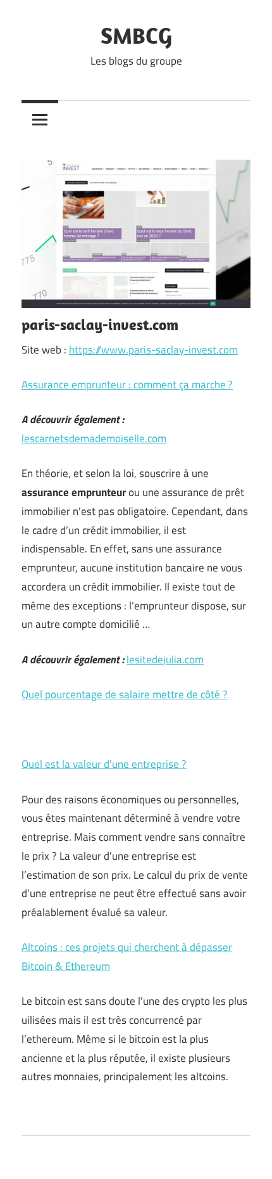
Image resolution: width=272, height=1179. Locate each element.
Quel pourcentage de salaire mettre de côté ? (125, 694)
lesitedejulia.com (165, 659)
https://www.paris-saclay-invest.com (153, 349)
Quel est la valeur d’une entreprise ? (104, 764)
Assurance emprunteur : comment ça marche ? (127, 384)
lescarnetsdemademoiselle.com (94, 438)
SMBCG (136, 35)
